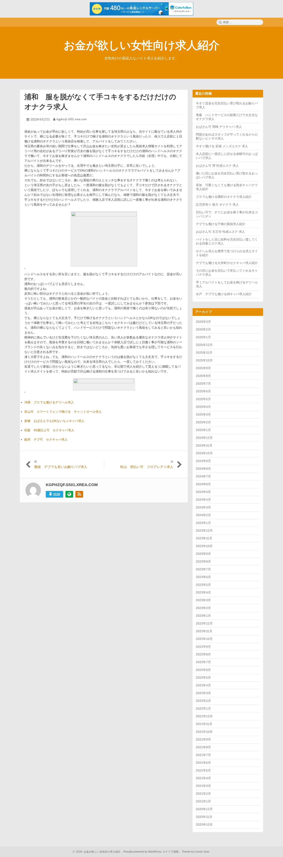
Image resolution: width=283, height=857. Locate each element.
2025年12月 (204, 345)
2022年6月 (203, 670)
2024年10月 (204, 453)
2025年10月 (204, 360)
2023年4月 (203, 592)
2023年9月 (203, 553)
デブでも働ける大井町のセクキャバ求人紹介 (227, 263)
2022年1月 (203, 708)
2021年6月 (203, 762)
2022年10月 (204, 639)
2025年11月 (204, 352)
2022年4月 (203, 685)
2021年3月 (203, 786)
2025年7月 (203, 383)
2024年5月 (203, 492)
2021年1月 (203, 801)
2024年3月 (203, 507)
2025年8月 (203, 376)
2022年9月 (203, 646)
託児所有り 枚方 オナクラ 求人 (217, 204)
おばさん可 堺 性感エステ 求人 (217, 165)
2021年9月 (203, 739)
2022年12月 (204, 623)
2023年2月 (203, 608)
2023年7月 (203, 569)
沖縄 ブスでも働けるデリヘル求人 (49, 402)
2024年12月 (204, 437)
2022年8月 (203, 654)
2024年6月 (203, 484)
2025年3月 (203, 414)
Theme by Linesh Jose (195, 851)
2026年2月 (203, 329)
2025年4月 (203, 406)
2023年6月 (203, 577)
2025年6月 (203, 391)
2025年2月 (203, 422)
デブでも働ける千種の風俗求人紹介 (220, 224)
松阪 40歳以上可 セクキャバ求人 (49, 430)
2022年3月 (203, 693)
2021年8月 (203, 747)
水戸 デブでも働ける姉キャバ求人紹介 (224, 294)
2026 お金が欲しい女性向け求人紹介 (98, 851)
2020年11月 (204, 817)
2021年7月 (203, 755)
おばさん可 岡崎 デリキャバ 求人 (219, 126)
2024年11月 (204, 445)
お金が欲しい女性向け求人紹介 (142, 45)
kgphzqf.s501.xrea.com (72, 119)
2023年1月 (203, 615)
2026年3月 (203, 321)
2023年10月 (204, 546)
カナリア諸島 (171, 851)
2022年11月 (204, 631)
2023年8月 (203, 561)
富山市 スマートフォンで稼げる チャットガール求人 (63, 411)
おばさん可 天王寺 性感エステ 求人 (220, 231)
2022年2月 (203, 700)
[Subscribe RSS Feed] (79, 494)
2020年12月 (204, 809)
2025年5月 (203, 399)
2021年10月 (204, 731)
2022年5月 (203, 677)
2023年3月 (203, 600)
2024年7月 (203, 476)
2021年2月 (203, 793)
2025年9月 (203, 368)
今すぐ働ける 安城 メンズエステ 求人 (222, 146)
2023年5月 (203, 584)
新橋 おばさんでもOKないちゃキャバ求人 (54, 421)
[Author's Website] (69, 494)
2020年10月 (204, 824)
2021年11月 (204, 724)
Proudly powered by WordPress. (143, 851)
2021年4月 (203, 778)
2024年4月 (203, 499)
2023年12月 (204, 530)
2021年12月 (204, 716)
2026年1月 (203, 337)
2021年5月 (203, 770)
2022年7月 (203, 662)
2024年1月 (203, 523)
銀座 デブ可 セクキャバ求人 (46, 439)
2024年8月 (203, 468)
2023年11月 (204, 538)
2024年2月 (203, 515)
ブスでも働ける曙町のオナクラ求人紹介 (224, 197)
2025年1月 (203, 430)
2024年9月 (203, 461)
